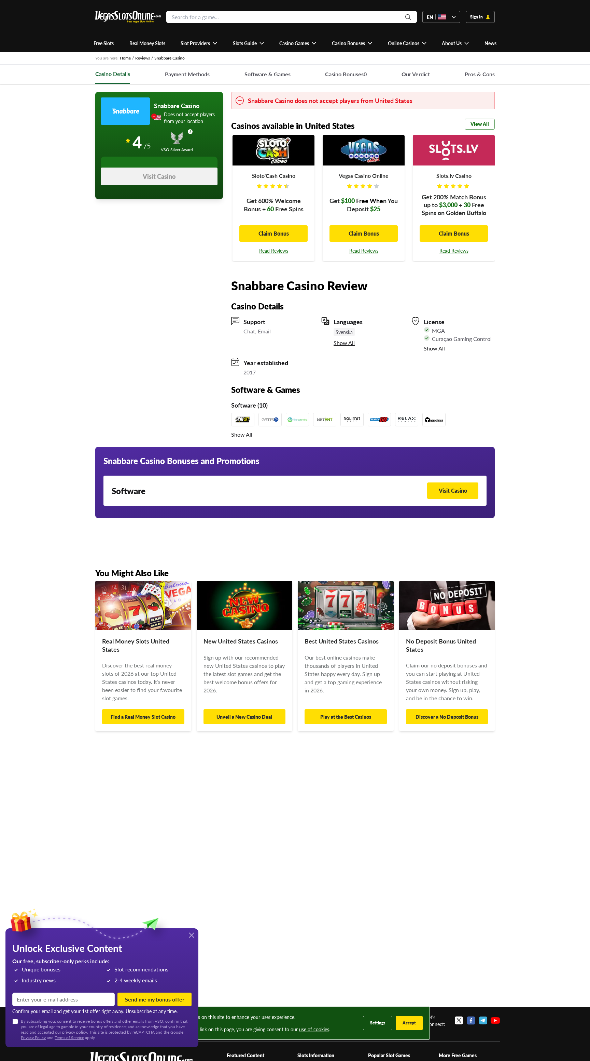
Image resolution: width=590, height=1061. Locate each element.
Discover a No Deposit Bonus (447, 716)
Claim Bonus (273, 233)
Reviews (142, 58)
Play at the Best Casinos (345, 716)
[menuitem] (199, 43)
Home (125, 58)
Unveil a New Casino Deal (244, 716)
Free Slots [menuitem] (104, 43)
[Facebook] (471, 1020)
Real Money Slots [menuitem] (147, 43)
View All (479, 123)
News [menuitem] (490, 43)
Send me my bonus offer (154, 999)
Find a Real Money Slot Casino (143, 716)
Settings (377, 1023)
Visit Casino (159, 176)
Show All (344, 343)
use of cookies (314, 1029)
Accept (409, 1023)
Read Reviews (273, 250)
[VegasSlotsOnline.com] (128, 17)
